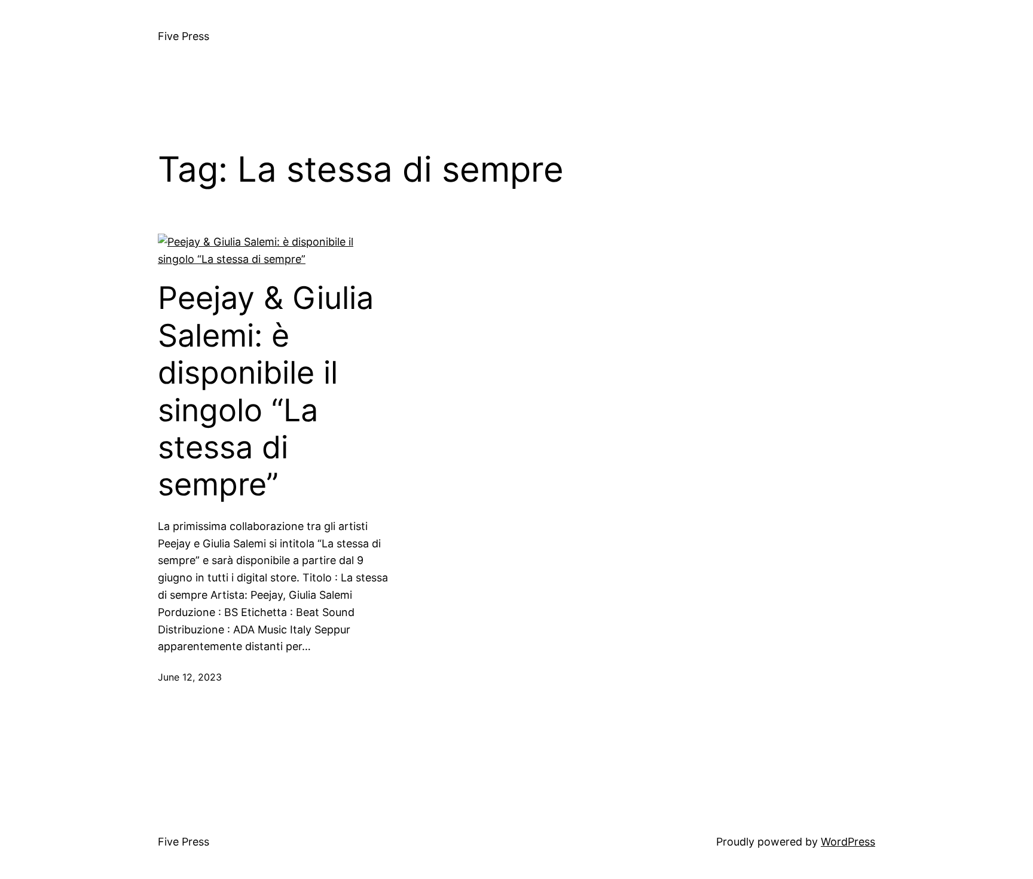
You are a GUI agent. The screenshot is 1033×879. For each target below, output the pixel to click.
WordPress (848, 841)
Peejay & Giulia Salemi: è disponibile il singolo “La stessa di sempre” (266, 391)
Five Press (183, 36)
